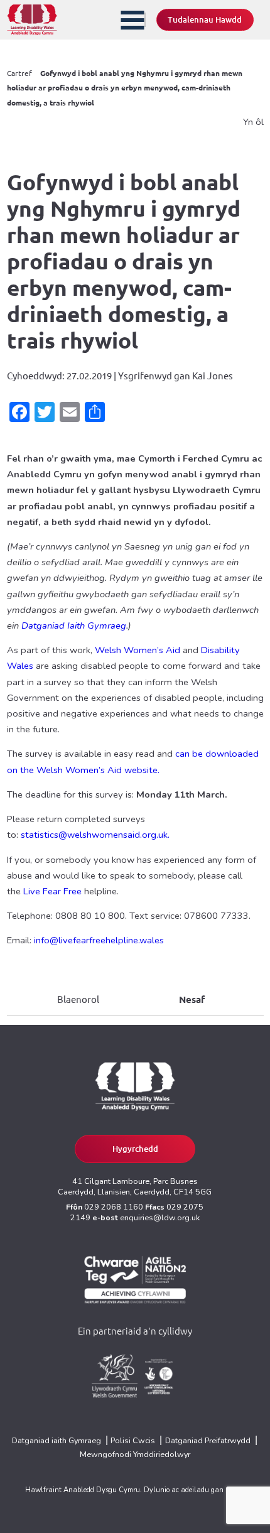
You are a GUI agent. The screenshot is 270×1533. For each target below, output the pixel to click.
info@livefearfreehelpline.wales (100, 940)
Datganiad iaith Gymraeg (56, 1440)
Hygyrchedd (135, 1149)
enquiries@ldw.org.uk (160, 1217)
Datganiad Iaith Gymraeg (73, 625)
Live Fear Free (52, 891)
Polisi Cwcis (133, 1440)
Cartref (19, 73)
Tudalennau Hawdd (205, 19)
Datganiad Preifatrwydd (208, 1440)
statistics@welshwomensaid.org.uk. (95, 834)
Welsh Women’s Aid (137, 650)
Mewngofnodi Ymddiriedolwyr (135, 1454)
